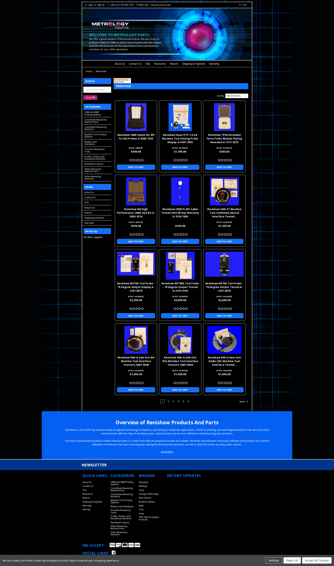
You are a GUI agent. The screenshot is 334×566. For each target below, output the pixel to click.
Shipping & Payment (193, 63)
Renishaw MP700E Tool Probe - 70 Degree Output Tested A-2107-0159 (180, 287)
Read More (167, 451)
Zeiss (141, 490)
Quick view (136, 110)
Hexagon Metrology (148, 493)
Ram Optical (145, 497)
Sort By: (220, 95)
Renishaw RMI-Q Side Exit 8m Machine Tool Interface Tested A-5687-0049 (136, 361)
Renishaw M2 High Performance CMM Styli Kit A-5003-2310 (136, 212)
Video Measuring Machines (93, 177)
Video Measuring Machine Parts (93, 170)
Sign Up (101, 4)
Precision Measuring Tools (94, 150)
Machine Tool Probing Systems (95, 135)
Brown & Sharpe (147, 501)
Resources (160, 63)
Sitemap (86, 509)
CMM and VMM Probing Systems (93, 113)
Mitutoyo (143, 486)
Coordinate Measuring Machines (96, 128)
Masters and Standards (91, 143)
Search (89, 97)
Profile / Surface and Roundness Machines (95, 157)
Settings (273, 560)
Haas (141, 513)
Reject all (292, 560)
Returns (174, 63)
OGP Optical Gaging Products (148, 518)
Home (89, 71)
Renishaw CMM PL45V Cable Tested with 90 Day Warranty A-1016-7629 (180, 212)
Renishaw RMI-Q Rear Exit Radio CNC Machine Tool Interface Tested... (224, 361)
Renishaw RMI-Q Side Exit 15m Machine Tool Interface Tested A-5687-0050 (180, 361)
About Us (120, 63)
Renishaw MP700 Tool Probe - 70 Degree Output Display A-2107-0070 (136, 287)
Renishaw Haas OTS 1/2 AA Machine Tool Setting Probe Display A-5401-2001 (180, 138)
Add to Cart (136, 167)
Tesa (141, 509)
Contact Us (135, 63)
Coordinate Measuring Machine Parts (96, 120)
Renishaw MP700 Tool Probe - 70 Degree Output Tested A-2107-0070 (224, 287)
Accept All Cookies (317, 560)
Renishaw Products (94, 163)
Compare (135, 117)
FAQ (147, 63)
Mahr (141, 505)
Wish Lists (143, 4)
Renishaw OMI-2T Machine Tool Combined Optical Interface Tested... (224, 212)
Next (242, 401)
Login (90, 4)
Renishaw (101, 71)
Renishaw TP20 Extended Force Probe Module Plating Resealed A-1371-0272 (224, 138)
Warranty (214, 63)
